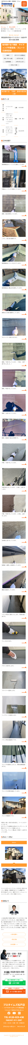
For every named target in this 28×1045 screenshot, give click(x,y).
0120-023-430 (17, 972)
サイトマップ (21, 1026)
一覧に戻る (14, 939)
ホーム (3, 27)
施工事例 (12, 27)
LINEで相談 (14, 982)
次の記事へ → (14, 944)
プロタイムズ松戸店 (14, 1006)
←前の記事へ (14, 934)
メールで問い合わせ (15, 990)
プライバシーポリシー (9, 1026)
